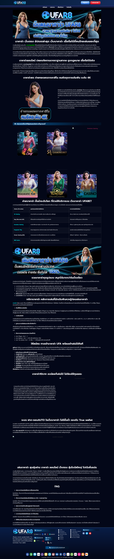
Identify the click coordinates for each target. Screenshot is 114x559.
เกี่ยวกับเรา (61, 7)
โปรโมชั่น (69, 7)
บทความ (52, 7)
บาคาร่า (15, 303)
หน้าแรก (45, 7)
